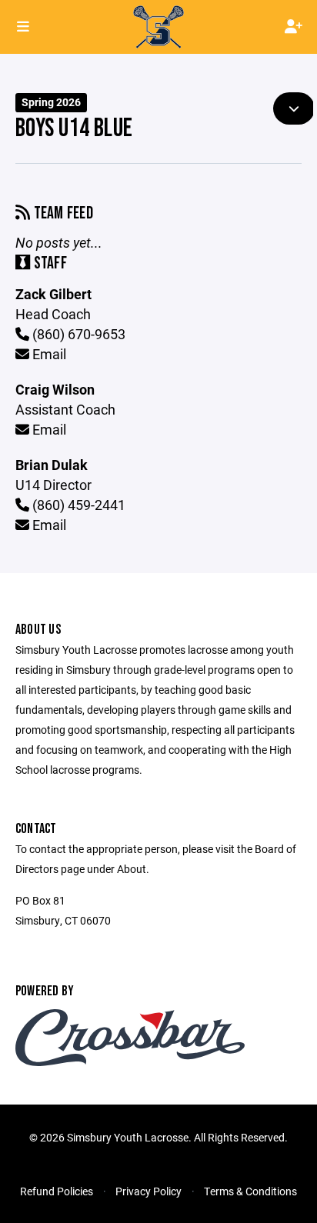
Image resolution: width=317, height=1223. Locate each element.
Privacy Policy (148, 1191)
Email (47, 354)
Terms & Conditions (250, 1191)
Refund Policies (56, 1191)
